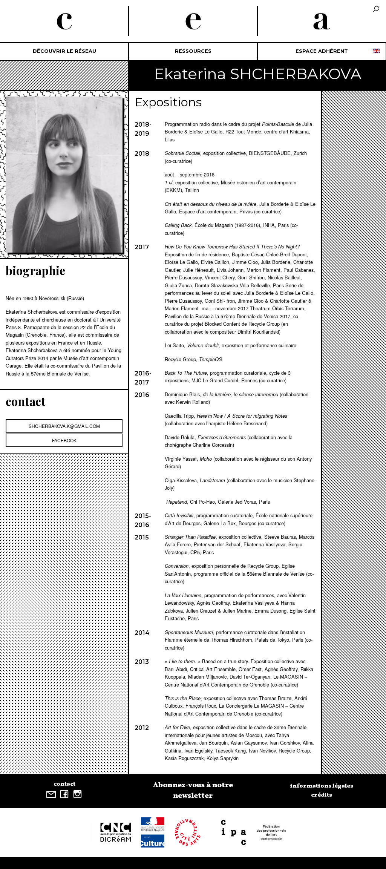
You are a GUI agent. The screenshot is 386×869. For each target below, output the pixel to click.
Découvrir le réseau (64, 51)
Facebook (64, 440)
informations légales (321, 786)
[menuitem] (64, 51)
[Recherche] (376, 9)
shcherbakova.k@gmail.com (64, 426)
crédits (321, 795)
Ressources (193, 51)
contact (64, 784)
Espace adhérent (322, 51)
